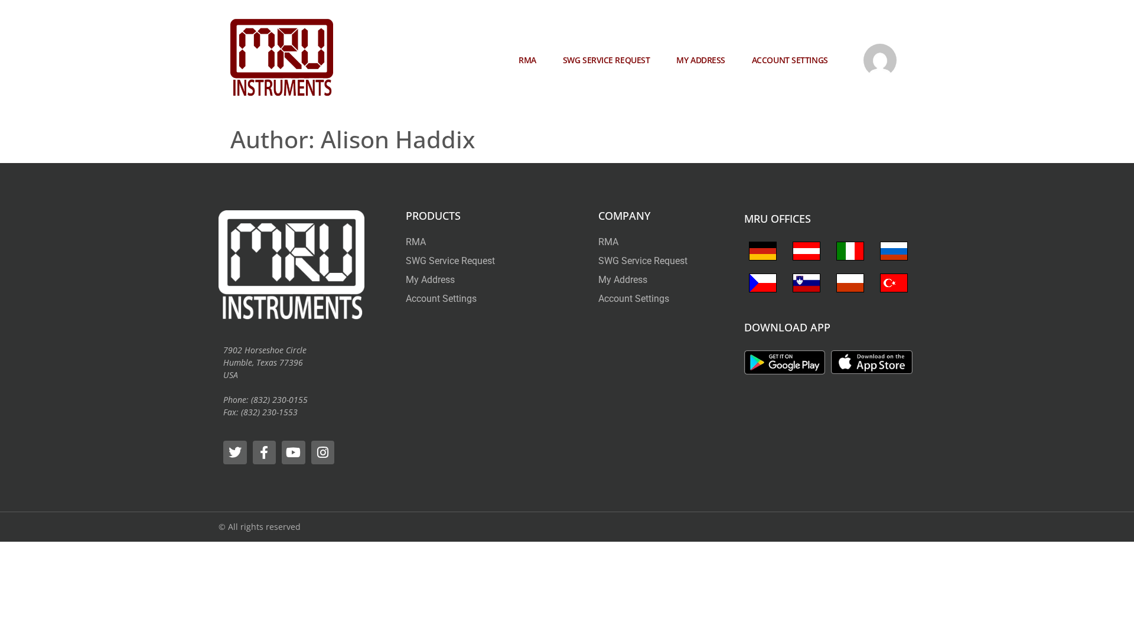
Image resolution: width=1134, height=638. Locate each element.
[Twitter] (235, 452)
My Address (700, 60)
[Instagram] (323, 452)
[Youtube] (293, 452)
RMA (527, 60)
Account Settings (790, 60)
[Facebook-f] (264, 452)
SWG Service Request (606, 60)
